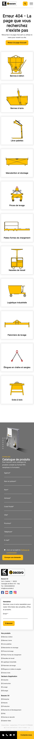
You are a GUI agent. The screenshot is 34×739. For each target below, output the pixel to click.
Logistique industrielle (17, 302)
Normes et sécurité (9, 717)
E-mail (6, 540)
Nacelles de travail (17, 270)
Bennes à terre (17, 108)
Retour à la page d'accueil (17, 42)
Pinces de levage (17, 205)
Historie (5, 702)
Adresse (7, 498)
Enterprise (6, 699)
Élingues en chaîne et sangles (17, 367)
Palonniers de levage (17, 335)
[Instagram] (15, 592)
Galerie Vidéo (7, 720)
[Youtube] (6, 592)
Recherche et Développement (12, 710)
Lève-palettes (17, 140)
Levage (4, 687)
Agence (7, 473)
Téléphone (8, 532)
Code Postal (9, 506)
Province (7, 523)
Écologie (5, 690)
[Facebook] (2, 592)
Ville (6, 515)
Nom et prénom (10, 481)
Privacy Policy (5, 725)
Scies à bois (17, 400)
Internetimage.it (24, 730)
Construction (6, 683)
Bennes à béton (17, 76)
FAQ (4, 713)
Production (6, 706)
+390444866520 (9, 586)
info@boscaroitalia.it (7, 588)
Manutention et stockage (17, 173)
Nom (6, 490)
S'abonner (9, 623)
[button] (25, 4)
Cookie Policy (14, 725)
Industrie (5, 680)
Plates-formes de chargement (17, 238)
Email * (5, 614)
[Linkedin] (10, 592)
